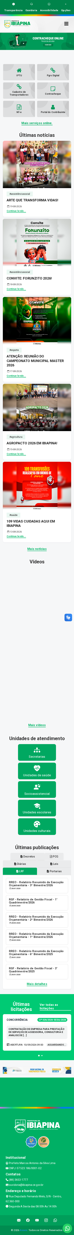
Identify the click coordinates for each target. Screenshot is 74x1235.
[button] (39, 1055)
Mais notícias (36, 549)
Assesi (24, 1230)
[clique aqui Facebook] (28, 1220)
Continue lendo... (16, 211)
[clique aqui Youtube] (37, 1220)
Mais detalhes (37, 984)
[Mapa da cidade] (37, 1092)
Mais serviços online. (36, 123)
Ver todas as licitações (49, 1006)
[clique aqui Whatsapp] (55, 1220)
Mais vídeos (37, 725)
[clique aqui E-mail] (19, 1220)
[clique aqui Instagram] (46, 1220)
